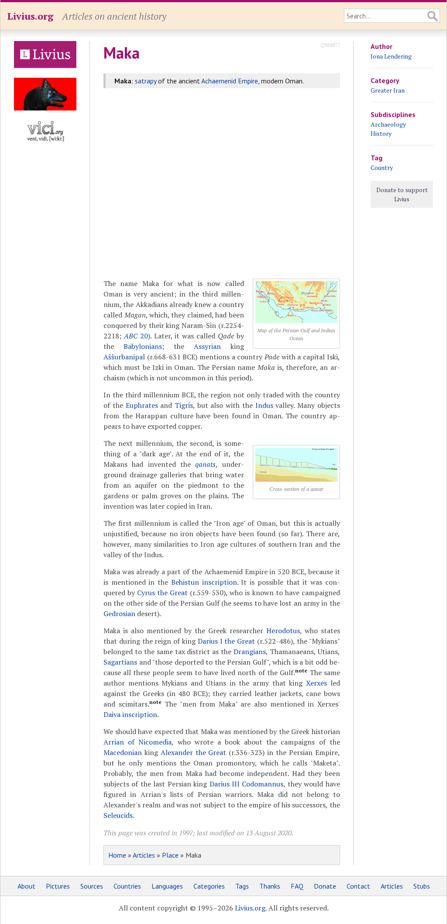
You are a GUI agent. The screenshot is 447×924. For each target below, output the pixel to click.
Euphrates (142, 405)
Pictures (58, 886)
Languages (167, 886)
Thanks (269, 886)
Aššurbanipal (124, 357)
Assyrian (207, 346)
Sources (91, 886)
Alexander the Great (194, 752)
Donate (325, 886)
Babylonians (143, 346)
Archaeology (388, 124)
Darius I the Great (226, 641)
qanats (205, 464)
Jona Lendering (391, 56)
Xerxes (316, 683)
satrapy (145, 80)
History (381, 133)
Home (117, 855)
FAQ (297, 886)
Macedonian (122, 752)
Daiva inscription (130, 714)
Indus (264, 405)
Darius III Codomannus (247, 784)
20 (136, 336)
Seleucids (118, 815)
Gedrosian (119, 613)
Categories (209, 886)
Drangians (250, 651)
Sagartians (120, 662)
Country (382, 167)
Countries (127, 886)
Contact (358, 886)
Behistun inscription (204, 582)
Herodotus (283, 630)
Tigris (184, 405)
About (26, 886)
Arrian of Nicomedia (137, 742)
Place (170, 855)
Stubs (421, 886)
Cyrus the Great (162, 592)
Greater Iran (388, 90)
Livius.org (30, 16)
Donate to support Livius (402, 194)
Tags (242, 886)
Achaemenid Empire (229, 80)
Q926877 (330, 44)
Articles (144, 855)
